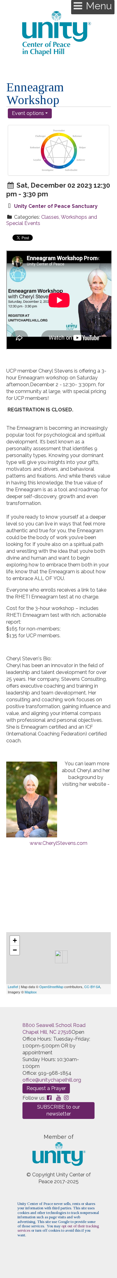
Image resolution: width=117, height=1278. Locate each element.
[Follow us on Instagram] (66, 1097)
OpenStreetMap (51, 986)
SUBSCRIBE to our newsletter (58, 1110)
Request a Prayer (46, 1088)
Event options (28, 113)
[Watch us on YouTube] (58, 1097)
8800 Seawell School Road (53, 1025)
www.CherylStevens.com (58, 843)
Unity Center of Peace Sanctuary (56, 206)
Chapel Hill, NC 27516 (46, 1032)
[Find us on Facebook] (49, 1097)
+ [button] (15, 940)
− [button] (15, 950)
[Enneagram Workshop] (59, 956)
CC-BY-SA (92, 986)
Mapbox (31, 991)
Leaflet (13, 986)
